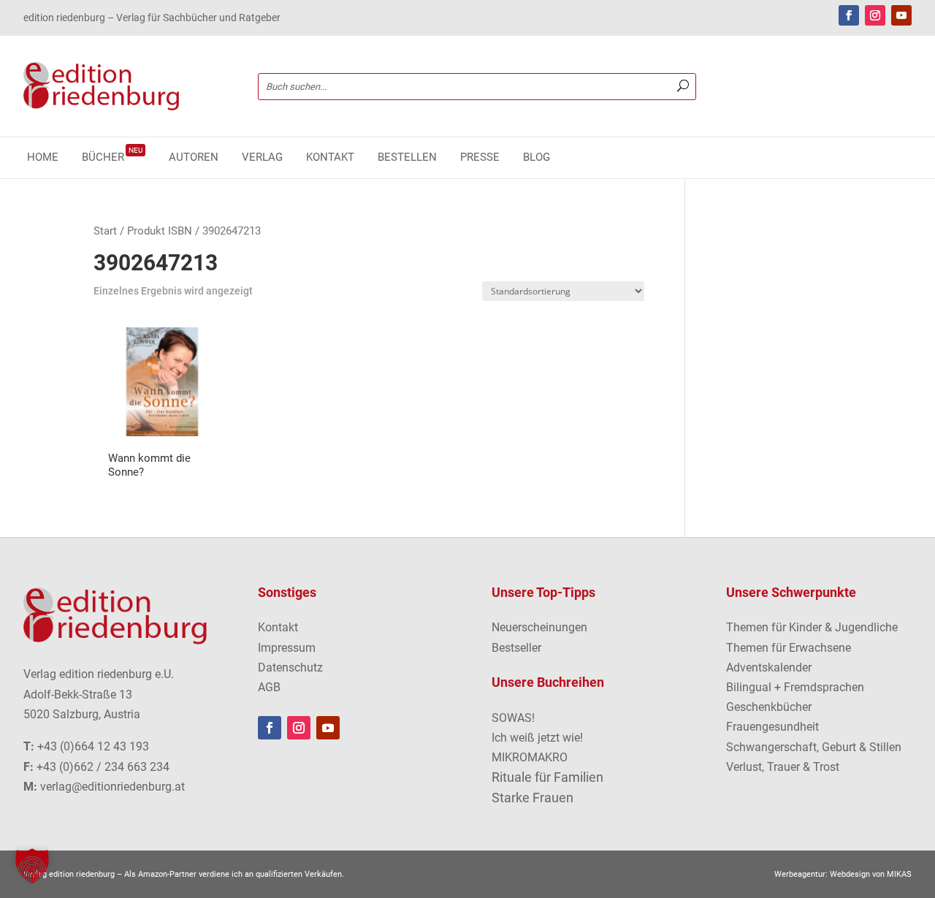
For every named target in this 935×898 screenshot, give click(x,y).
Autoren (193, 158)
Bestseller (516, 648)
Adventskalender (769, 667)
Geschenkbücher (769, 707)
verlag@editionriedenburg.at (112, 787)
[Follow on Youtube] (901, 15)
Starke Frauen (532, 797)
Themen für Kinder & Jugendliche (812, 627)
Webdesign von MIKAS (871, 874)
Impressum (287, 648)
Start (105, 230)
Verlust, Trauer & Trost (782, 767)
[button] (32, 866)
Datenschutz (290, 667)
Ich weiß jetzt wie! (537, 738)
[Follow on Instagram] (875, 15)
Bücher (112, 158)
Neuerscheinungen (539, 627)
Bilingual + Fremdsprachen (795, 687)
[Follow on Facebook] (849, 15)
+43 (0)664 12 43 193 (93, 746)
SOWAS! (513, 718)
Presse (480, 158)
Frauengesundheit (772, 727)
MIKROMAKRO (530, 757)
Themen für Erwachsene (788, 648)
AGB (269, 687)
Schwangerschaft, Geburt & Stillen (813, 747)
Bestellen (407, 158)
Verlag (262, 158)
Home (42, 158)
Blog (536, 158)
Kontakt (330, 158)
